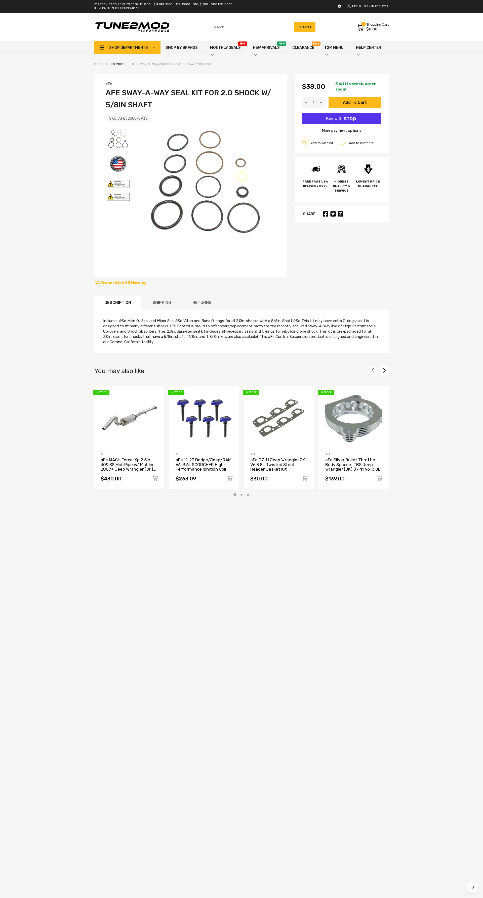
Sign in (369, 6)
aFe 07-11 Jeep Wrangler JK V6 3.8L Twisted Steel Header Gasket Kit (277, 464)
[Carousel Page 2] (241, 494)
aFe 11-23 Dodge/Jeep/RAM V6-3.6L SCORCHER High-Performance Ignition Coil (203, 464)
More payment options (341, 130)
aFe (109, 84)
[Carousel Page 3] (248, 494)
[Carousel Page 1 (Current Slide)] (234, 494)
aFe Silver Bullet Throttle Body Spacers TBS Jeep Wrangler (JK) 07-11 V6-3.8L (352, 464)
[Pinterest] (341, 214)
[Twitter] (333, 214)
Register (382, 6)
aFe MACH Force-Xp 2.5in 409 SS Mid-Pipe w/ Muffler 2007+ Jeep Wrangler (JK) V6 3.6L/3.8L (127, 466)
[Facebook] (326, 214)
